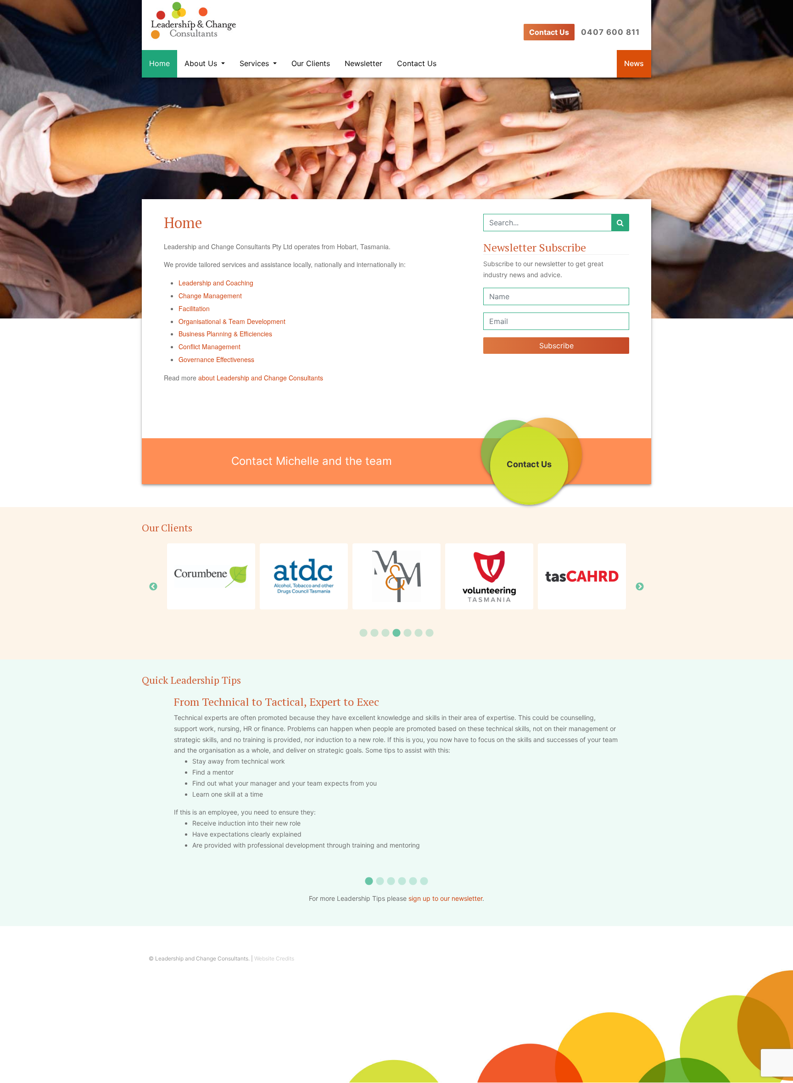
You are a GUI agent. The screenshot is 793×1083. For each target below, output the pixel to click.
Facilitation (194, 308)
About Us (201, 63)
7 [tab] (429, 633)
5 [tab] (407, 633)
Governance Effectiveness (216, 359)
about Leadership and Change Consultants (260, 377)
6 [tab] (418, 633)
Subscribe (556, 345)
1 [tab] (363, 633)
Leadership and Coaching (216, 282)
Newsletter (363, 63)
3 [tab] (385, 633)
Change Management (210, 295)
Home (159, 63)
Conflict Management (209, 346)
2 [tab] (374, 633)
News (634, 63)
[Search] (620, 222)
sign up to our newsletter (445, 898)
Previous (153, 587)
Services (255, 63)
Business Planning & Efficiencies (225, 333)
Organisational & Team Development (232, 321)
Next (639, 587)
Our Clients (310, 63)
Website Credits (274, 958)
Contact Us (549, 32)
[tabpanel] (396, 576)
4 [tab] (396, 633)
